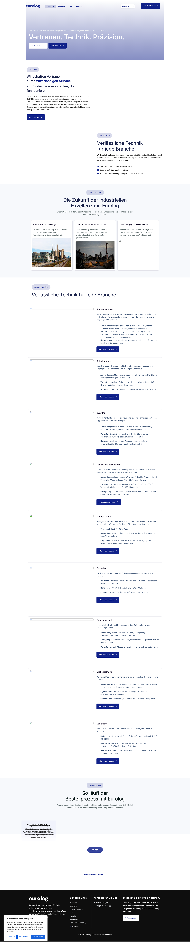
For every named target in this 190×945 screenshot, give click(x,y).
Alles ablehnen (23, 937)
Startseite (50, 6)
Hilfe (70, 6)
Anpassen (11, 937)
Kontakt (79, 6)
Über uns (61, 6)
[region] (26, 928)
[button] (33, 69)
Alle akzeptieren (38, 937)
